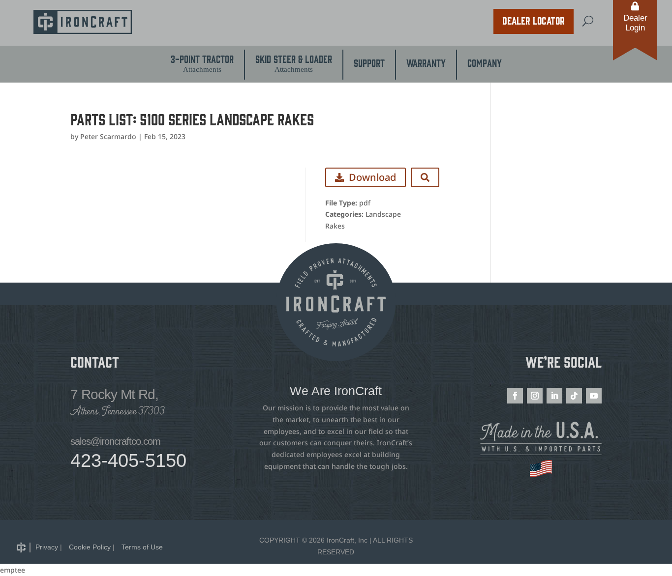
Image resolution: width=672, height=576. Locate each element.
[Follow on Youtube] (594, 395)
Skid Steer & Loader (293, 63)
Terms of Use (142, 547)
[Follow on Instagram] (535, 395)
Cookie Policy (90, 547)
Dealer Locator (533, 20)
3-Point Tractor (202, 63)
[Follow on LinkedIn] (554, 395)
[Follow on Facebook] (515, 395)
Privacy (46, 547)
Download (372, 177)
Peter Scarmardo (108, 136)
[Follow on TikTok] (574, 395)
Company (484, 62)
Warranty (426, 62)
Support (369, 62)
